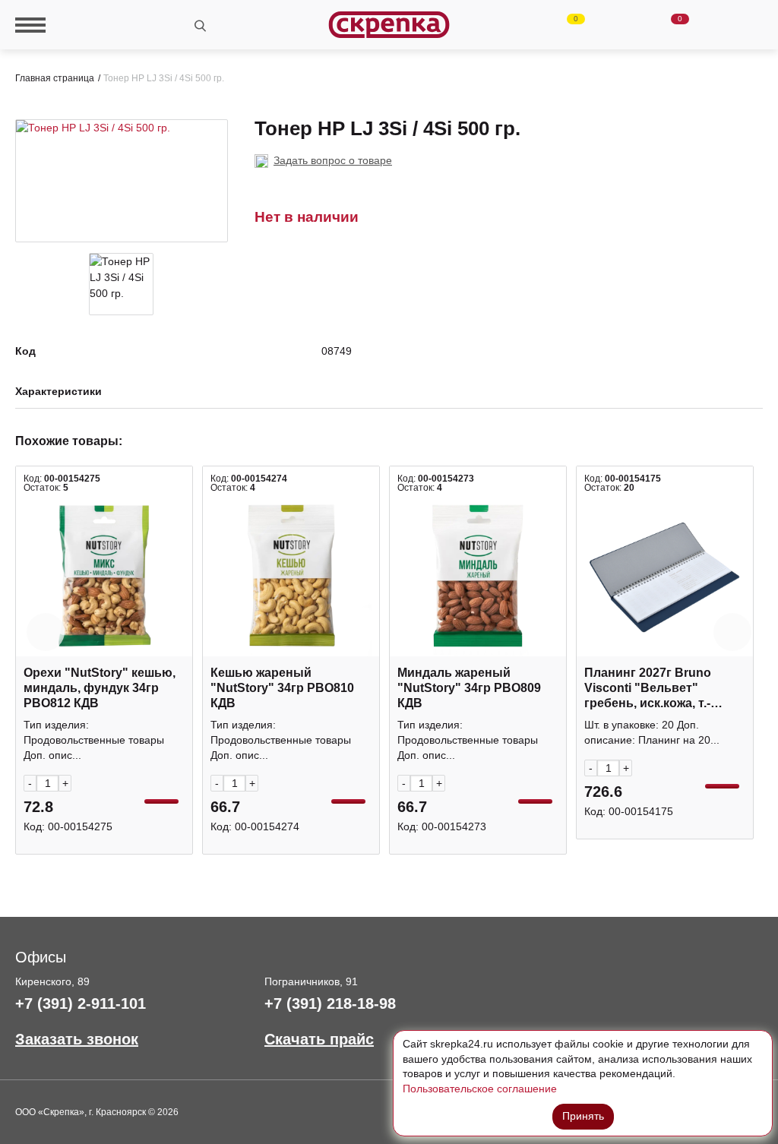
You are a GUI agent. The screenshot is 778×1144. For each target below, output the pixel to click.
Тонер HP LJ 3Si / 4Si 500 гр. (163, 78)
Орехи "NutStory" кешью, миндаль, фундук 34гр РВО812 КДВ (100, 687)
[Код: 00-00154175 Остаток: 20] (665, 575)
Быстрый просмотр (104, 648)
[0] (563, 25)
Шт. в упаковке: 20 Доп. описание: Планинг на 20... (651, 732)
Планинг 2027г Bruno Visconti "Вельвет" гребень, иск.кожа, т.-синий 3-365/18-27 (647, 688)
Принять (583, 1116)
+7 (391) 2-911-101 (80, 1003)
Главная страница (54, 78)
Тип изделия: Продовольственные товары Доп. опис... (94, 740)
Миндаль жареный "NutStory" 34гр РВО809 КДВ (469, 687)
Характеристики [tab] (58, 391)
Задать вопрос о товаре (333, 160)
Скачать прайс (319, 1039)
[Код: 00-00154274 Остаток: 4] (291, 575)
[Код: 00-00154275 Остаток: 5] (104, 575)
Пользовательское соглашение (480, 1088)
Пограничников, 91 (311, 981)
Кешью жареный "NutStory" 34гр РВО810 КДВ (282, 687)
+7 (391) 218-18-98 (330, 1003)
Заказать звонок (76, 1039)
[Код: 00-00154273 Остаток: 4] (478, 575)
